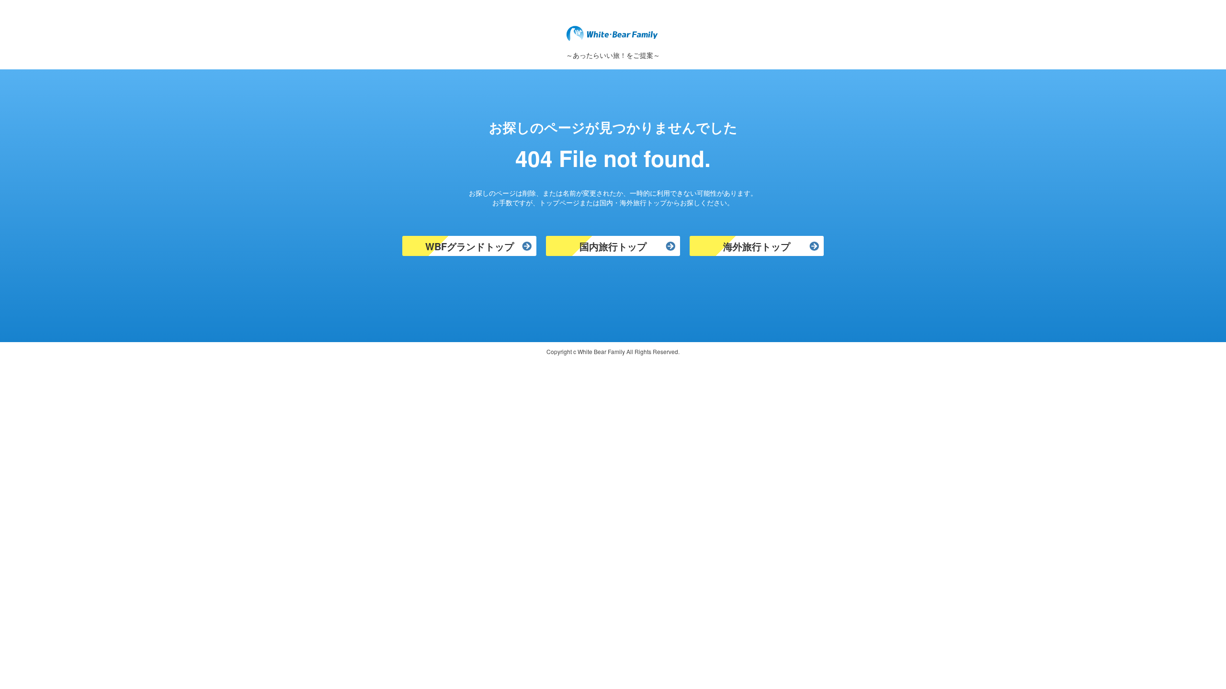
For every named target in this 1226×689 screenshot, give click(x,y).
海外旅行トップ (756, 246)
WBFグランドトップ (469, 246)
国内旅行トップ (613, 246)
